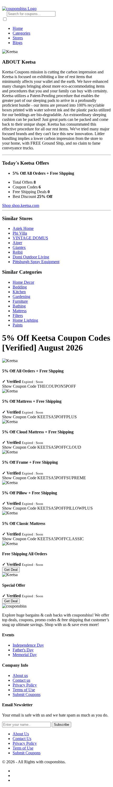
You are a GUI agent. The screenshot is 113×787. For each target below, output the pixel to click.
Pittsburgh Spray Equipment (36, 261)
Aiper (17, 242)
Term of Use (23, 748)
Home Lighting (25, 320)
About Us (21, 734)
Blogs (17, 42)
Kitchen (19, 292)
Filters (18, 315)
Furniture (20, 301)
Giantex (19, 247)
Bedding (20, 287)
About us (20, 675)
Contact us (21, 680)
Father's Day (23, 650)
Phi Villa (20, 233)
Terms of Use (24, 690)
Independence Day (28, 645)
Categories (21, 33)
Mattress (20, 311)
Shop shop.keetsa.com (20, 205)
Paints (18, 325)
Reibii (18, 252)
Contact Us (22, 738)
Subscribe (61, 725)
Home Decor (23, 282)
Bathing (19, 306)
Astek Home (23, 228)
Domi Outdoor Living (31, 257)
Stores (18, 38)
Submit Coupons (26, 694)
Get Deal (11, 570)
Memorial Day (25, 654)
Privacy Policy (25, 685)
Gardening (21, 296)
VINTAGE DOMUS (30, 238)
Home (18, 28)
